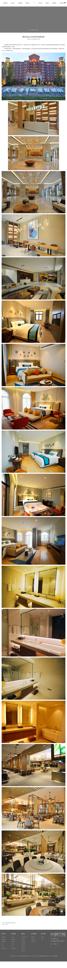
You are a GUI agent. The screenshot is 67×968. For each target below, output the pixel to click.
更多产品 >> (4, 948)
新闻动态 (33, 941)
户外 (2, 943)
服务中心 (28, 3)
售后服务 (23, 939)
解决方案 (33, 29)
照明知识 (23, 946)
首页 (30, 29)
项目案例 (20, 3)
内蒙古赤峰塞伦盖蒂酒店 (10, 922)
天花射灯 (3, 937)
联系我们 (54, 3)
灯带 (2, 946)
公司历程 (33, 939)
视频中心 (23, 950)
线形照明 (3, 941)
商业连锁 (13, 948)
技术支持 (23, 943)
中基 (42, 939)
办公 (12, 943)
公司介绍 (40, 3)
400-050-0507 (58, 941)
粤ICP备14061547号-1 (44, 956)
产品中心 (13, 3)
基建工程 (13, 939)
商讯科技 (55, 956)
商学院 (47, 3)
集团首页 (5, 3)
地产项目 (13, 941)
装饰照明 (3, 939)
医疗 (12, 946)
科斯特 (42, 937)
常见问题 (23, 941)
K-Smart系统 (24, 937)
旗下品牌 (62, 3)
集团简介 (33, 937)
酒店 (37, 29)
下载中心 (23, 948)
